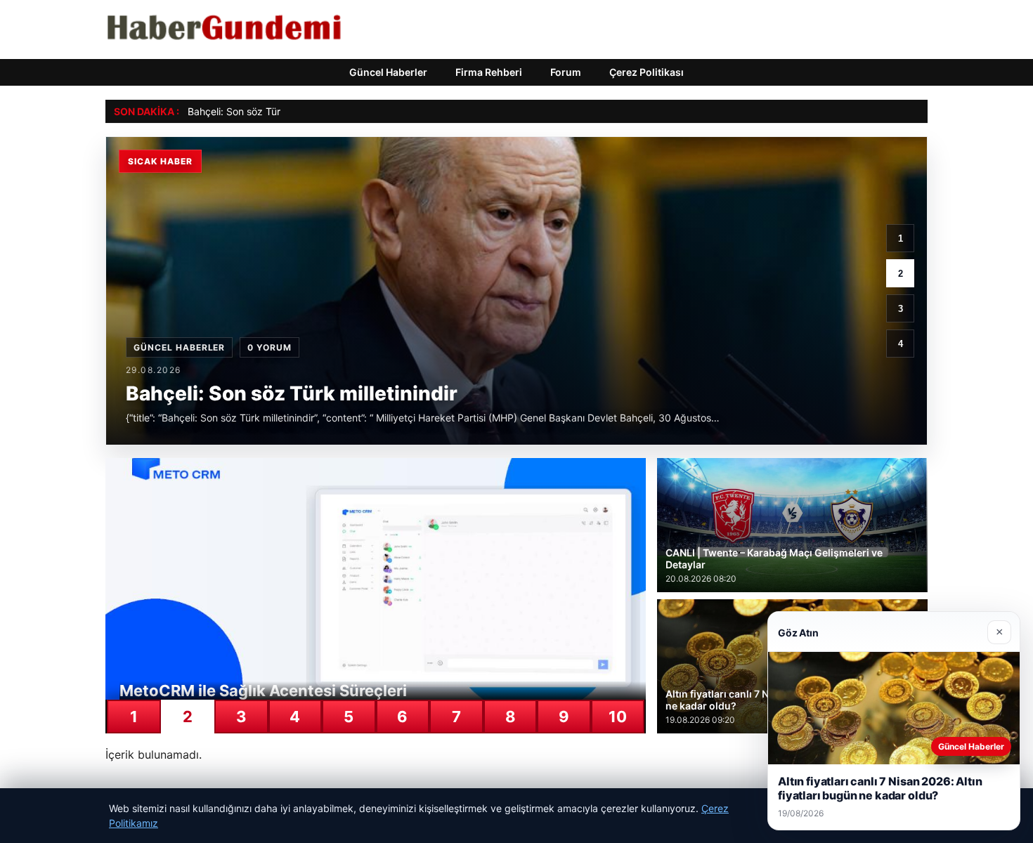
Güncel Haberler (388, 72)
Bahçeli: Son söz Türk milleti (251, 111)
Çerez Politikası (646, 72)
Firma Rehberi (488, 72)
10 (618, 716)
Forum (565, 72)
